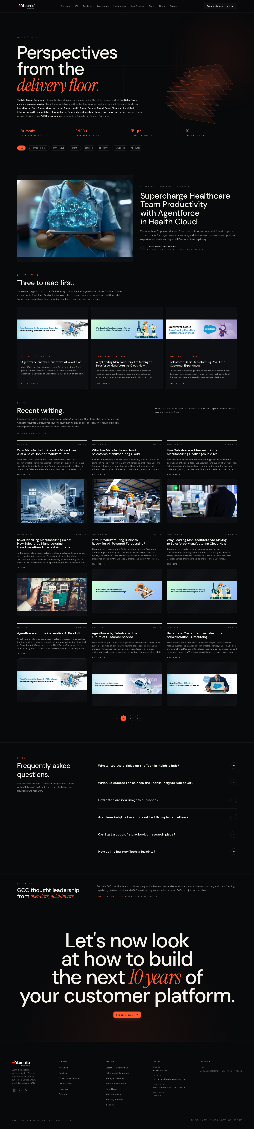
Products (87, 6)
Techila (21, 37)
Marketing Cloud (114, 1094)
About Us (63, 1067)
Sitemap (238, 1120)
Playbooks (120, 148)
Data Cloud (58, 148)
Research (135, 148)
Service (89, 148)
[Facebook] (26, 1090)
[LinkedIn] (14, 1090)
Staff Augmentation (116, 1083)
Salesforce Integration (117, 1073)
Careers (174, 6)
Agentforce (103, 6)
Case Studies (137, 6)
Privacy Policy (199, 1120)
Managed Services (115, 1078)
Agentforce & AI (38, 148)
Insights (110, 1104)
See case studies (125, 1014)
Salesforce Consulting (117, 1067)
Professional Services (70, 1078)
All (21, 148)
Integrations (119, 6)
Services (65, 6)
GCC (76, 6)
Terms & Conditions (220, 1120)
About (162, 6)
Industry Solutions (115, 1099)
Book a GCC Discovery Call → (141, 896)
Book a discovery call (218, 6)
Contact (63, 1094)
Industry (103, 148)
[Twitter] (20, 1090)
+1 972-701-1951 (160, 1070)
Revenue (75, 148)
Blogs (151, 6)
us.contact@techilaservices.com (169, 1079)
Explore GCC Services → (110, 896)
